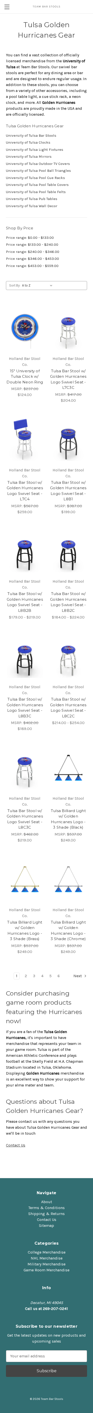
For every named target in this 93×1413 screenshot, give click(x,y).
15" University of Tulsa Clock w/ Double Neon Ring (24, 376)
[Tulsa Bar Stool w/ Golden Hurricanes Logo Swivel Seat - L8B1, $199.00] (68, 440)
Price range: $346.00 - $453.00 (32, 258)
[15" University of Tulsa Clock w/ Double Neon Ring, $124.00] (25, 328)
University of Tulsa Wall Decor (31, 206)
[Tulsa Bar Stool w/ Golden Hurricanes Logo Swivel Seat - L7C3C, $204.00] (68, 328)
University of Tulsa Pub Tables (31, 199)
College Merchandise (46, 1252)
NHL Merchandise (46, 1258)
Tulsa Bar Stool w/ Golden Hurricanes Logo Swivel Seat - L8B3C (25, 707)
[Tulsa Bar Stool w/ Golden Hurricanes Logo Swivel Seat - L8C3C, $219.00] (25, 768)
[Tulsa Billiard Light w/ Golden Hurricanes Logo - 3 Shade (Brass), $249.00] (25, 879)
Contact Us (15, 1145)
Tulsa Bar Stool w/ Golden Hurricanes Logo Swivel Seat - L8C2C (68, 707)
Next (78, 975)
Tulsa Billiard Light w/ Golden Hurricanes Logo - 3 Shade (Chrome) (68, 930)
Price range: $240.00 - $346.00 (32, 251)
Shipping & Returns (46, 1213)
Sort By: (14, 285)
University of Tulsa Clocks (28, 142)
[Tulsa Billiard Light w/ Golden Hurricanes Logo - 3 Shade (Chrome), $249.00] (68, 879)
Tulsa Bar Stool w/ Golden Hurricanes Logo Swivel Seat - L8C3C (25, 819)
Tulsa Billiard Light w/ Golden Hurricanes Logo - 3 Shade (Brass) (24, 930)
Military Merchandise (46, 1264)
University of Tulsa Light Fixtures (34, 149)
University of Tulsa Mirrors (29, 156)
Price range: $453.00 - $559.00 (32, 266)
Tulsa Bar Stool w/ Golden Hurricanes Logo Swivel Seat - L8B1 (68, 491)
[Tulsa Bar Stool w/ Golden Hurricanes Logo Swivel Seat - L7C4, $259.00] (25, 440)
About (46, 1201)
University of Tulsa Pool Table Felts (36, 192)
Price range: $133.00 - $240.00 (32, 244)
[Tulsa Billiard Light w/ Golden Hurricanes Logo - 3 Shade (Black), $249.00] (68, 768)
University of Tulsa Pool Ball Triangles (38, 170)
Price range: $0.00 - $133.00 (30, 237)
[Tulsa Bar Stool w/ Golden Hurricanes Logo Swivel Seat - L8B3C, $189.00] (25, 656)
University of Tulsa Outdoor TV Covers (38, 163)
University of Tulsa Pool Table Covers (37, 184)
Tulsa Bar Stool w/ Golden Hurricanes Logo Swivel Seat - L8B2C (68, 602)
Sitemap (46, 1225)
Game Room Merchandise (46, 1270)
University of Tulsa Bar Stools (31, 135)
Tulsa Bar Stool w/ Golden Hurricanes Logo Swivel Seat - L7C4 (25, 491)
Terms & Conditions (46, 1207)
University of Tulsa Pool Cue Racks (35, 178)
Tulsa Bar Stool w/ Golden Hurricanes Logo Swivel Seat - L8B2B (25, 602)
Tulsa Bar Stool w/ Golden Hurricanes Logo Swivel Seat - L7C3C (68, 379)
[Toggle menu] (7, 7)
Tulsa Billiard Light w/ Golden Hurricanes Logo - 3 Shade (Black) (68, 819)
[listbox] (38, 285)
